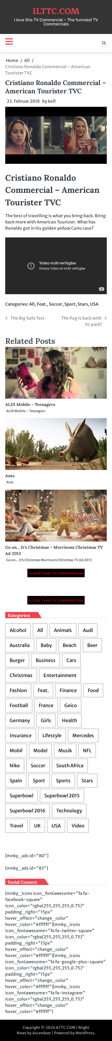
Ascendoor (41, 1033)
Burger (17, 660)
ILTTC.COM (56, 11)
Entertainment (60, 675)
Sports (63, 781)
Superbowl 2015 (62, 796)
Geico (70, 705)
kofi (52, 101)
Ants (10, 475)
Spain (16, 781)
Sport (70, 304)
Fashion (18, 690)
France (46, 705)
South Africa (69, 766)
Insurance (21, 735)
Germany (20, 720)
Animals (63, 630)
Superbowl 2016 (27, 811)
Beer (92, 645)
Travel (16, 826)
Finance (68, 690)
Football (19, 705)
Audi (88, 630)
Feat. (42, 304)
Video (78, 826)
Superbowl (21, 796)
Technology (69, 811)
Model (40, 751)
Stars (83, 304)
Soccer (55, 304)
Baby (46, 645)
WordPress (85, 1033)
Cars (71, 660)
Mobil (16, 751)
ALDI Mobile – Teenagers (30, 404)
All (32, 304)
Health (69, 720)
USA (94, 304)
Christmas (21, 675)
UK (37, 826)
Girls (46, 720)
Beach (69, 645)
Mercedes (83, 735)
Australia (20, 645)
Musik (65, 751)
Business (45, 660)
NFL (87, 751)
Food (93, 690)
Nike (15, 766)
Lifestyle (51, 735)
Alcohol (18, 630)
